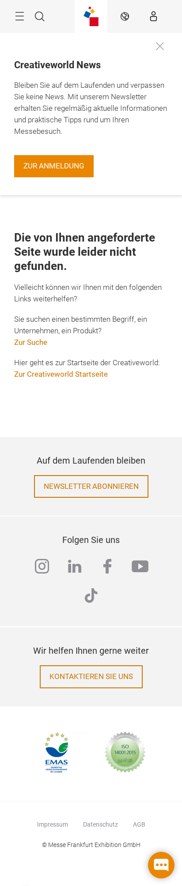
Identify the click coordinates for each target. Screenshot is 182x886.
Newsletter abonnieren (91, 486)
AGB (139, 824)
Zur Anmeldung (53, 166)
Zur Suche (30, 342)
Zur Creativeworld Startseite (61, 374)
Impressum (52, 824)
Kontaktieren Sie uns (91, 676)
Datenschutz (100, 824)
